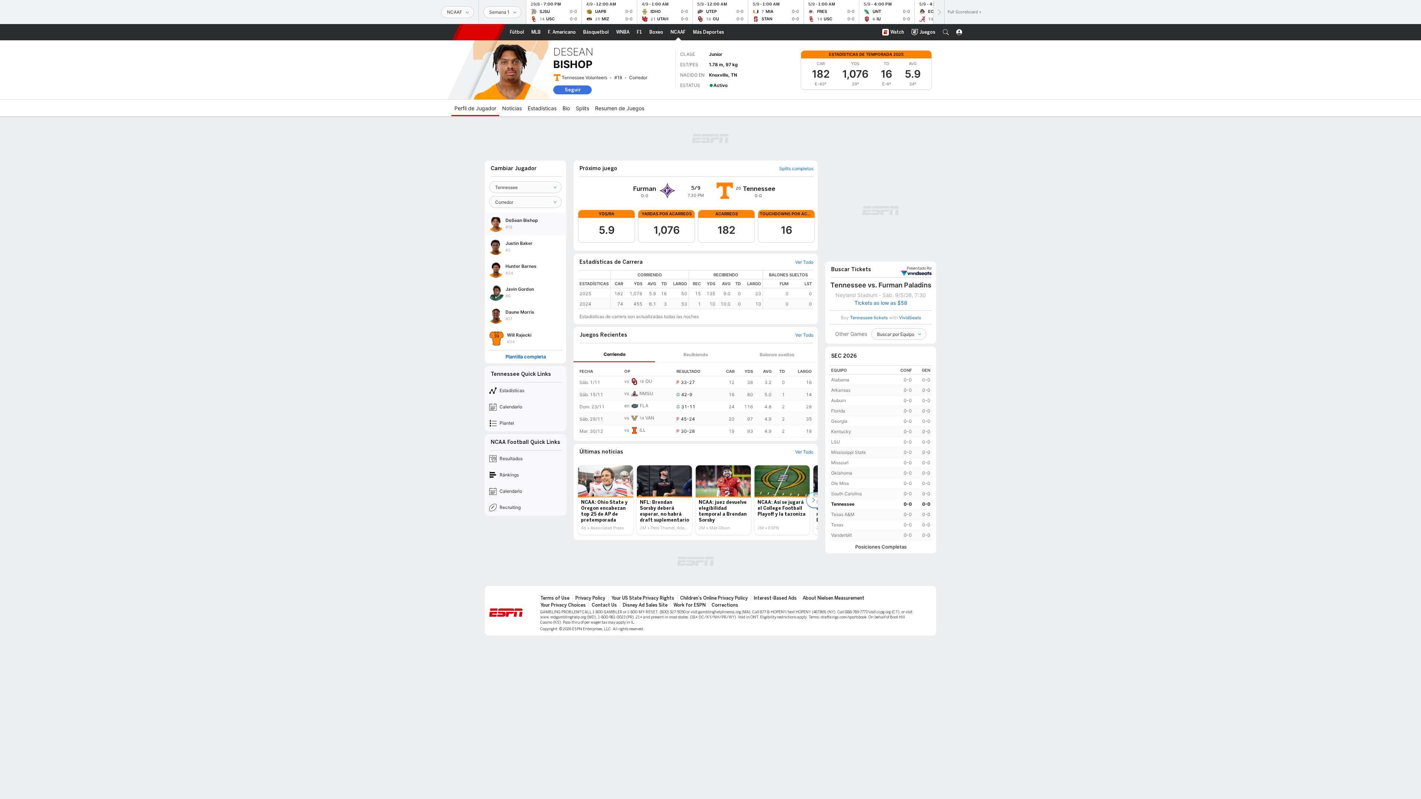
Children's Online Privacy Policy (714, 598)
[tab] (614, 354)
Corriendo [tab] (614, 354)
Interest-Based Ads (775, 598)
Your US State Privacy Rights (642, 598)
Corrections (725, 605)
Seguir (573, 89)
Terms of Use (555, 598)
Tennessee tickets (869, 317)
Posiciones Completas (881, 547)
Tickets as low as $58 (880, 303)
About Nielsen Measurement (833, 598)
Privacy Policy (590, 598)
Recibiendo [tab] (695, 354)
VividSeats (919, 268)
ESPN (479, 32)
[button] (946, 32)
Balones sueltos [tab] (777, 354)
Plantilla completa (525, 357)
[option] (605, 500)
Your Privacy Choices (563, 605)
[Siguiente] (938, 12)
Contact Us (604, 605)
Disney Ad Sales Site (645, 605)
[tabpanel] (696, 400)
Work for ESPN (689, 605)
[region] (712, 289)
